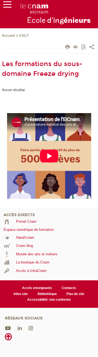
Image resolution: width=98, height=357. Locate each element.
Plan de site (75, 294)
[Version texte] (75, 47)
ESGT (24, 35)
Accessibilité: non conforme (49, 300)
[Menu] (7, 5)
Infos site (21, 294)
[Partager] (91, 47)
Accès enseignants (37, 288)
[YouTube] (8, 328)
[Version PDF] (83, 47)
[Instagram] (30, 328)
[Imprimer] (67, 47)
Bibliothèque (47, 294)
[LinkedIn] (19, 328)
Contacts (69, 288)
